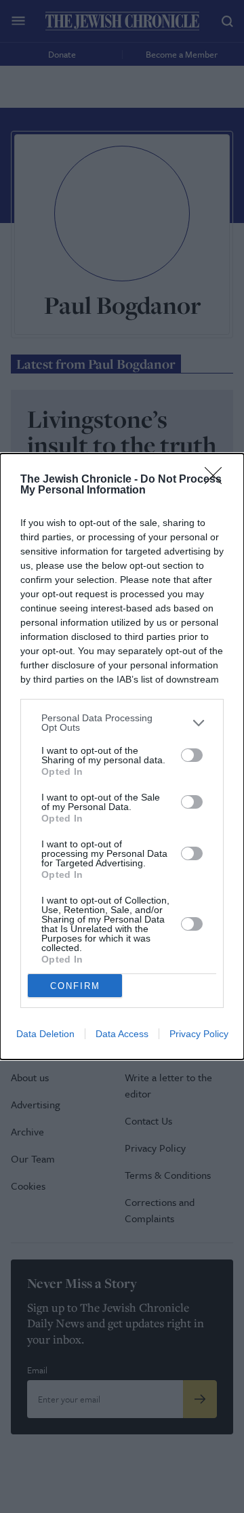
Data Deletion (45, 1033)
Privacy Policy (198, 1033)
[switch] (192, 755)
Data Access (122, 1033)
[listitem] (122, 722)
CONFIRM (75, 986)
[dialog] (122, 756)
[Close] (217, 480)
